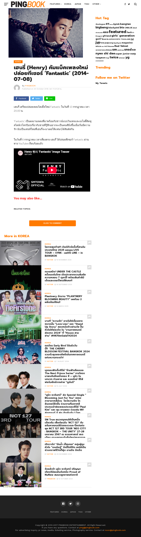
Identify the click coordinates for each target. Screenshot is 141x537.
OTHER (95, 4)
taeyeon (100, 57)
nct (106, 46)
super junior (122, 53)
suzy (133, 53)
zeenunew (100, 61)
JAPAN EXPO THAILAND (120, 39)
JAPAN (78, 4)
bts (122, 27)
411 (107, 24)
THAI (86, 4)
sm (114, 49)
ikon (104, 39)
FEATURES (55, 4)
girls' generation (123, 36)
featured (117, 32)
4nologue (100, 24)
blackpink (113, 27)
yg (127, 57)
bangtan (125, 24)
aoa (111, 24)
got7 (98, 39)
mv (103, 46)
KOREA (67, 4)
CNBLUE (128, 27)
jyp (98, 42)
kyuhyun (117, 43)
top (107, 58)
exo (105, 32)
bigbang (102, 27)
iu (108, 39)
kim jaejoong (107, 43)
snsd (128, 49)
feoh (129, 32)
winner (122, 58)
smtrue (120, 50)
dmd (135, 28)
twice (114, 57)
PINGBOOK (30, 86)
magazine (127, 42)
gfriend (107, 36)
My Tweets (101, 83)
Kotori (50, 260)
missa (98, 46)
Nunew (111, 46)
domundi (99, 32)
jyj (132, 39)
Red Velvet (121, 46)
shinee (108, 50)
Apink (116, 24)
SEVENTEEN (100, 50)
